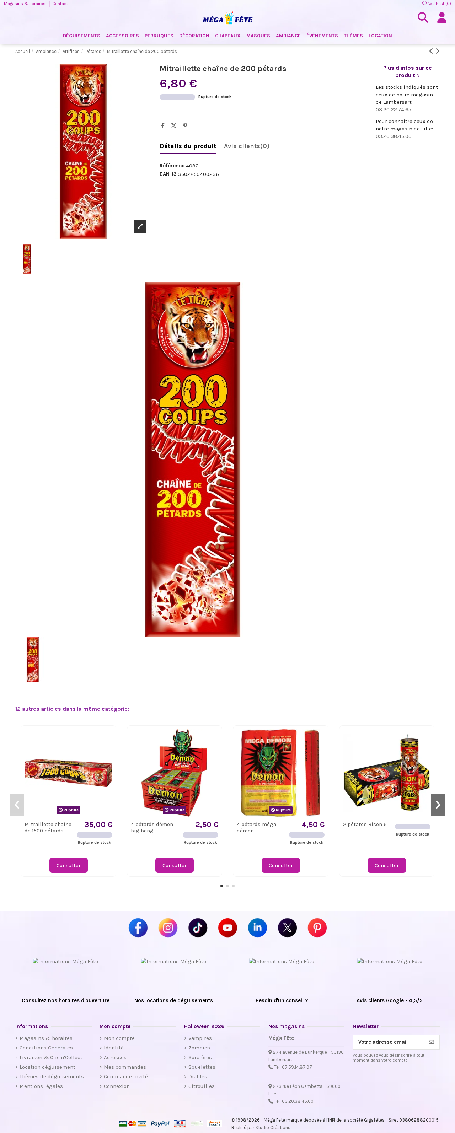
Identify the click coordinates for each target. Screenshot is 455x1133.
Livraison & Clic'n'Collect (51, 1057)
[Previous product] (432, 51)
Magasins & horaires (25, 3)
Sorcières (200, 1057)
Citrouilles (201, 1086)
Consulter (69, 865)
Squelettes (201, 1067)
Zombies (199, 1048)
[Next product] (437, 51)
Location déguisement (47, 1067)
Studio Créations (272, 1127)
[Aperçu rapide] (106, 752)
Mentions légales (41, 1086)
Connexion (117, 1086)
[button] (221, 886)
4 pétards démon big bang (152, 827)
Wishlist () (439, 3)
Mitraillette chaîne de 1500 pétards (48, 827)
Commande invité (126, 1076)
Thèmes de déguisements (52, 1076)
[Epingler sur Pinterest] (187, 126)
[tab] (246, 148)
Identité (114, 1048)
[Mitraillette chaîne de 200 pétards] (83, 459)
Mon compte (119, 1038)
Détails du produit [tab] (188, 146)
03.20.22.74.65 (393, 109)
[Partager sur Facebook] (164, 126)
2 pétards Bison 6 (365, 824)
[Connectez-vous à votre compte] (442, 17)
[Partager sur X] (175, 126)
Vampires (200, 1038)
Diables (197, 1076)
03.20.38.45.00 (394, 136)
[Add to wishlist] (106, 740)
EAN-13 (168, 174)
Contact (60, 3)
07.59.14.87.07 (297, 1067)
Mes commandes (125, 1067)
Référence (172, 165)
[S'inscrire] (431, 1042)
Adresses (115, 1057)
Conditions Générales (46, 1048)
